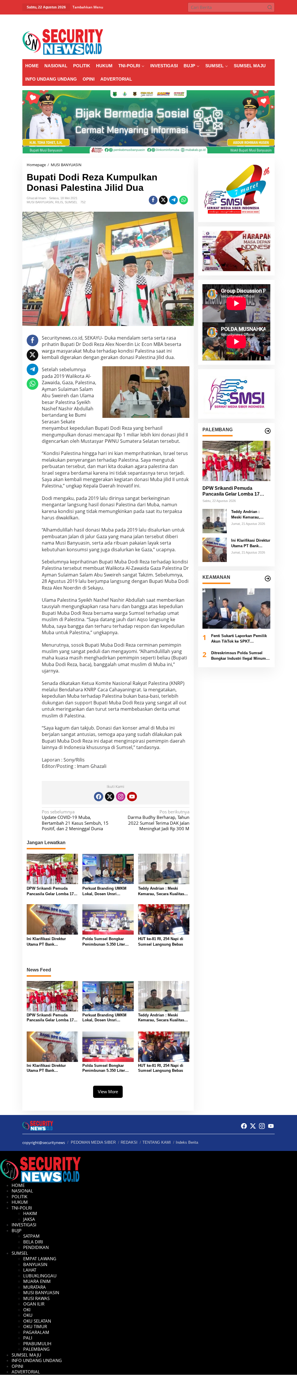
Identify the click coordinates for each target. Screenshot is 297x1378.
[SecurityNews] (62, 41)
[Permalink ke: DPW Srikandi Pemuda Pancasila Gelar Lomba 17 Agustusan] (52, 868)
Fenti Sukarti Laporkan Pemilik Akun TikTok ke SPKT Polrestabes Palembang (239, 639)
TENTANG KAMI (156, 1142)
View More (108, 1091)
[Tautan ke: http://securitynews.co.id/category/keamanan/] (267, 578)
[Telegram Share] (173, 200)
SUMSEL (71, 202)
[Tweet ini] (163, 200)
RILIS (59, 202)
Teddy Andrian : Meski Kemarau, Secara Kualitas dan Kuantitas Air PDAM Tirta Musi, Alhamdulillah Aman (161, 891)
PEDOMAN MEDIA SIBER (93, 1142)
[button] (270, 7)
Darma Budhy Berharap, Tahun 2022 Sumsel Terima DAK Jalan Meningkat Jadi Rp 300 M (158, 820)
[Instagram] (120, 796)
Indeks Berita (187, 1142)
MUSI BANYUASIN (40, 202)
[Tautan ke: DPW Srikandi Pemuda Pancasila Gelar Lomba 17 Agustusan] (236, 461)
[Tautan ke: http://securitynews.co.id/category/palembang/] (267, 430)
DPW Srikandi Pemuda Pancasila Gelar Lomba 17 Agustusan (50, 891)
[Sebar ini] (153, 200)
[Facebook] (98, 796)
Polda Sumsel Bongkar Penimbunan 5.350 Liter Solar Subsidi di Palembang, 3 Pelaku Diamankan (103, 942)
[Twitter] (109, 796)
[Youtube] (132, 796)
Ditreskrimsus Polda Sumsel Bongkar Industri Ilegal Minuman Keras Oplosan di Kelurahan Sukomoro (240, 656)
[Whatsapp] (183, 200)
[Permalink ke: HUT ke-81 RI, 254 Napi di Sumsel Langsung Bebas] (163, 919)
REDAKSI (129, 1142)
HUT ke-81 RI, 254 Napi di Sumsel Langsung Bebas (160, 942)
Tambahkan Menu (88, 7)
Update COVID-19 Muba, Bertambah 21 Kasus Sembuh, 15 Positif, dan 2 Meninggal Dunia (75, 820)
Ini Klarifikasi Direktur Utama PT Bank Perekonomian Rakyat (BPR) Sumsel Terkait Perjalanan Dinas (52, 942)
